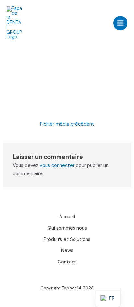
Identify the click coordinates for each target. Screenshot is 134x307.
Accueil (67, 217)
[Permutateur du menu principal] (120, 23)
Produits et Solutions (67, 240)
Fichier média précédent (67, 124)
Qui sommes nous (67, 228)
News (67, 251)
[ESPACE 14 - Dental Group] (15, 23)
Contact (67, 262)
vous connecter (57, 165)
